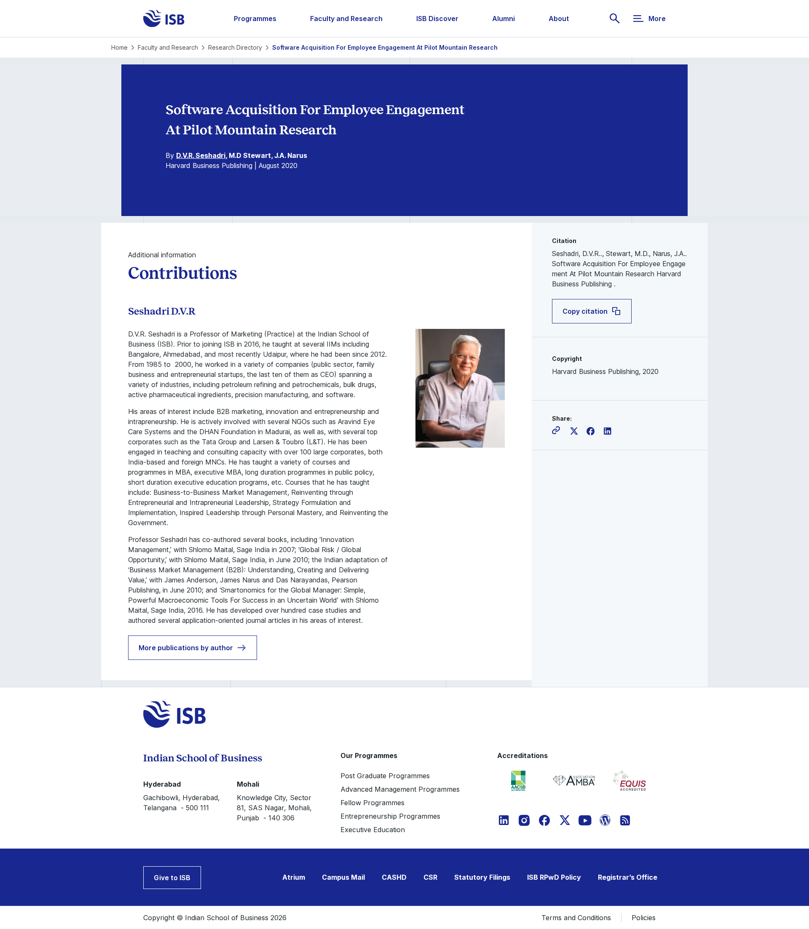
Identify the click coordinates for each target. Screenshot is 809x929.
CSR (430, 877)
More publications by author (186, 647)
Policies (644, 917)
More (657, 18)
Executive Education (372, 829)
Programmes (255, 18)
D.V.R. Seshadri (200, 155)
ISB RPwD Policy (554, 877)
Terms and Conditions (576, 917)
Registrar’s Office (627, 877)
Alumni (503, 18)
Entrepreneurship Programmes (390, 816)
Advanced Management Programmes (400, 789)
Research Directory (235, 47)
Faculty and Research (346, 18)
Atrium (293, 877)
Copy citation (585, 311)
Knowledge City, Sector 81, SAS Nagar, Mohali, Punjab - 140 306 (274, 807)
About (559, 18)
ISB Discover (437, 18)
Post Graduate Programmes (385, 775)
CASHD (394, 877)
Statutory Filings (482, 877)
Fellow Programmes (372, 802)
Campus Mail (343, 877)
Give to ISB (172, 877)
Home (119, 47)
